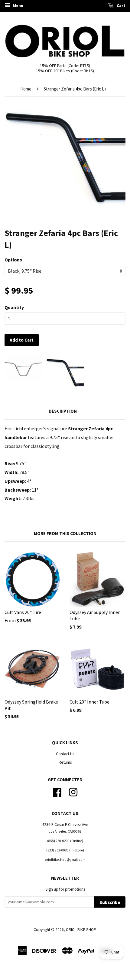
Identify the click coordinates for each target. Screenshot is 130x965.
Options (13, 260)
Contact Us (65, 753)
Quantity (14, 307)
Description (63, 411)
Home (25, 89)
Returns (65, 762)
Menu (17, 5)
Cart (120, 5)
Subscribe (109, 902)
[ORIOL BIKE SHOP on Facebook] (57, 791)
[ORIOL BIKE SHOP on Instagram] (73, 791)
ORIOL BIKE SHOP (81, 929)
